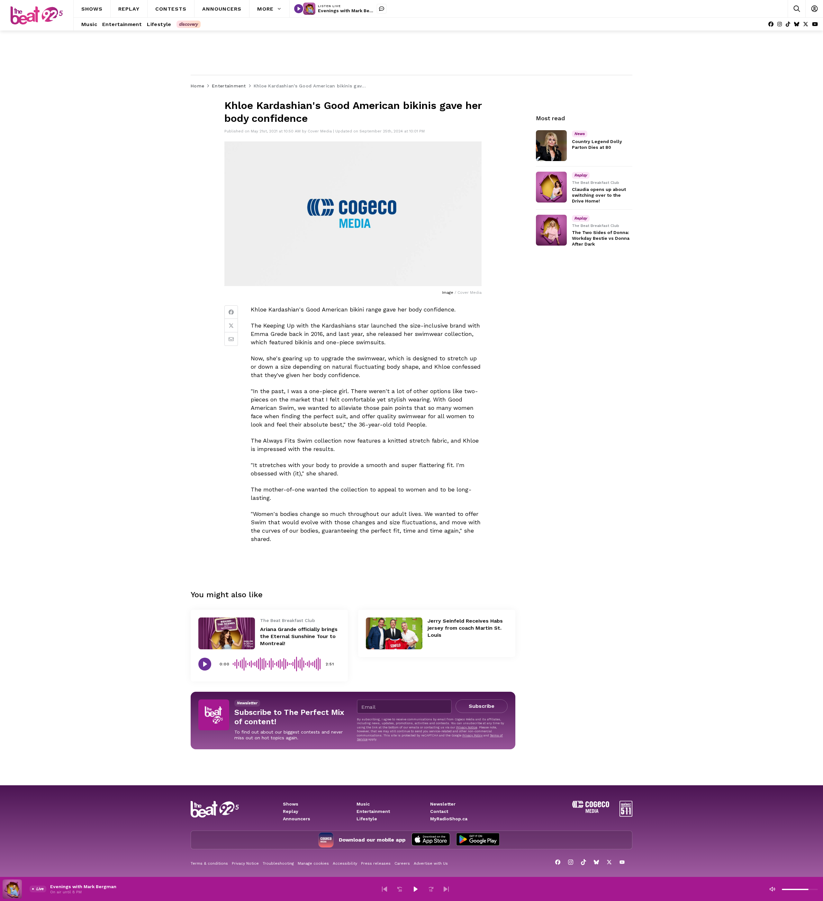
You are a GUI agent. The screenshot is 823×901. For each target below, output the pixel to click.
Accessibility (345, 863)
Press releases (376, 863)
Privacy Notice (466, 727)
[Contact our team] (381, 9)
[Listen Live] (299, 9)
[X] (805, 24)
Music (363, 803)
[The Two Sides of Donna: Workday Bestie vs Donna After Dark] (551, 230)
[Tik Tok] (788, 24)
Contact (439, 811)
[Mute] (772, 889)
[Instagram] (779, 24)
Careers (402, 863)
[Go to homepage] (36, 15)
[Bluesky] (796, 24)
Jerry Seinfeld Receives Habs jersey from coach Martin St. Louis (465, 628)
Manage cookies (313, 863)
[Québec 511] (626, 815)
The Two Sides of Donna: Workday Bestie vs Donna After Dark (600, 238)
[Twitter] (231, 325)
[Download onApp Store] (431, 840)
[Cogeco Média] (590, 811)
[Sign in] (814, 9)
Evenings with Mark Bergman (351, 10)
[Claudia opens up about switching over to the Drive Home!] (551, 187)
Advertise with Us (431, 863)
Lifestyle (367, 818)
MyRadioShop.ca (448, 818)
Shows (290, 803)
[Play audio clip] (204, 664)
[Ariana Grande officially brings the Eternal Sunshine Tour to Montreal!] (226, 633)
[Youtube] (815, 24)
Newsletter (443, 803)
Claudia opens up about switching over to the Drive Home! (599, 195)
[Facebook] (770, 24)
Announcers (296, 818)
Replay (290, 811)
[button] (384, 889)
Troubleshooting (278, 863)
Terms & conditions (209, 863)
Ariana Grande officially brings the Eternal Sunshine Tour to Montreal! (299, 636)
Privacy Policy (472, 735)
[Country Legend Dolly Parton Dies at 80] (551, 145)
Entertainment (373, 811)
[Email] (231, 339)
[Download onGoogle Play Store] (478, 840)
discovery (188, 24)
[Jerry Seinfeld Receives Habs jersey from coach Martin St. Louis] (394, 633)
